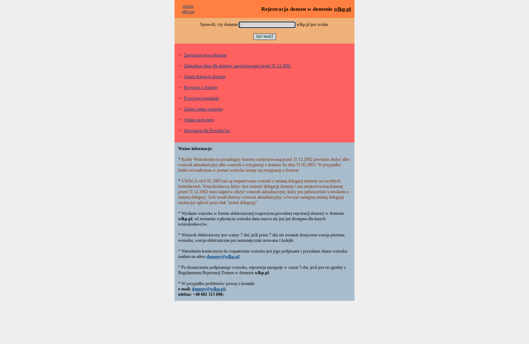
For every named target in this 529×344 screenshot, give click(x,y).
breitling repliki (217, 306)
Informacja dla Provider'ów (207, 130)
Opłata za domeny (199, 119)
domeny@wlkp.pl (223, 256)
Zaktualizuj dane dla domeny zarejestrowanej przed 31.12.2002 (237, 65)
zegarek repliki (190, 306)
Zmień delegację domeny (205, 76)
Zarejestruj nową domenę (205, 55)
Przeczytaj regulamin (201, 98)
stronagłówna (188, 9)
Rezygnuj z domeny (201, 87)
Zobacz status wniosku (203, 109)
